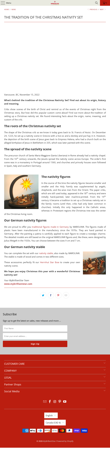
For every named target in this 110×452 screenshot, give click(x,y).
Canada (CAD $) (53, 422)
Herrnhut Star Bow (49, 262)
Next (102, 9)
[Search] (96, 3)
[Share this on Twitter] (43, 295)
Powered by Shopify (64, 441)
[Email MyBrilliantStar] (45, 401)
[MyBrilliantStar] (55, 3)
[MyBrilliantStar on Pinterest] (60, 401)
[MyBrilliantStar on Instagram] (55, 401)
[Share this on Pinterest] (58, 295)
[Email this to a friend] (66, 295)
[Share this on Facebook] (51, 295)
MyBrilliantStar (49, 441)
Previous (93, 9)
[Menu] (1, 3)
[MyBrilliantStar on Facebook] (50, 401)
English (49, 415)
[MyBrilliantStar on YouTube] (65, 401)
